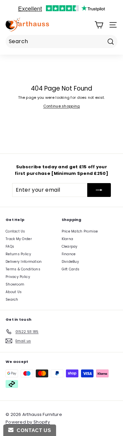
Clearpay (70, 246)
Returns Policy (18, 254)
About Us (14, 291)
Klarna (67, 238)
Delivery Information (24, 261)
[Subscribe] (99, 190)
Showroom (15, 284)
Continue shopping (61, 106)
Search (12, 299)
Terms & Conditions (23, 269)
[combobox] (61, 41)
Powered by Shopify (28, 422)
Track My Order (19, 238)
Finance (69, 254)
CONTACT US (32, 430)
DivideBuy (70, 261)
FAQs (10, 246)
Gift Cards (71, 269)
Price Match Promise (80, 231)
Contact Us (15, 231)
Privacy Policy (18, 276)
